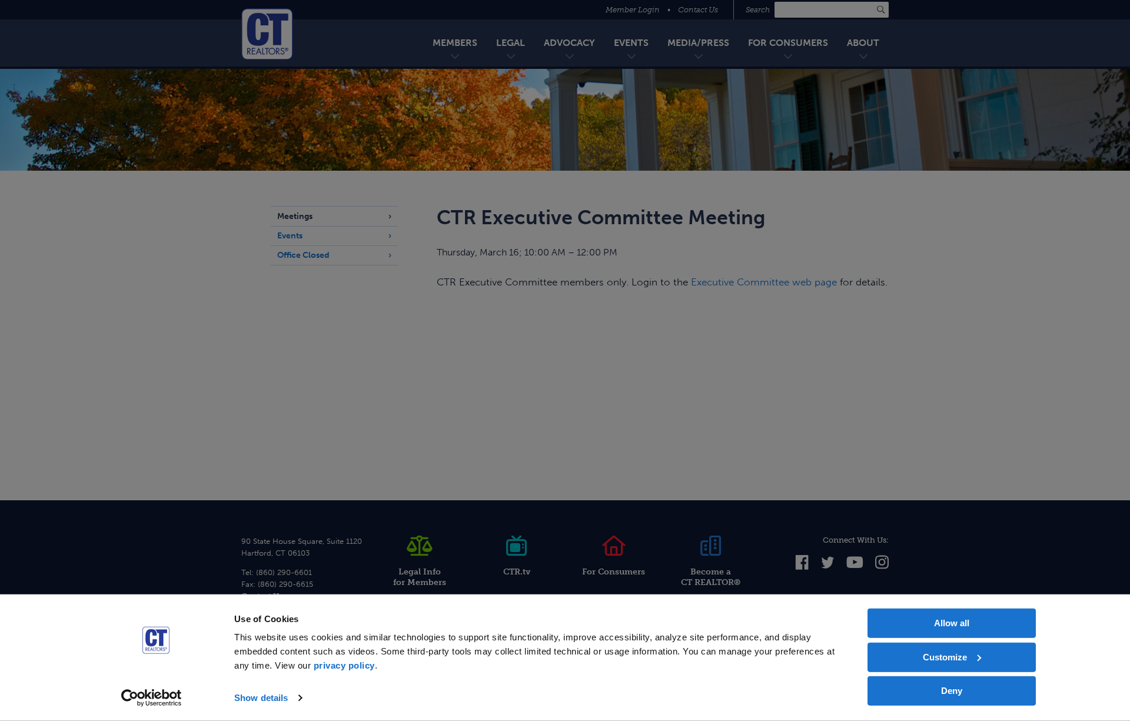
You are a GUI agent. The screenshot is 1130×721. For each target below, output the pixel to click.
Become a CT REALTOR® (710, 577)
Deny (951, 691)
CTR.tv (516, 572)
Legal (510, 42)
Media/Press (698, 42)
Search (759, 9)
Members (455, 42)
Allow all (951, 623)
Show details (261, 698)
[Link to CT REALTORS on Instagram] (882, 567)
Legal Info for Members (419, 577)
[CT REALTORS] (267, 34)
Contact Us (698, 9)
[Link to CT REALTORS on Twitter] (828, 565)
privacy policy (344, 665)
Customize (945, 657)
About (863, 42)
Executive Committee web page (764, 282)
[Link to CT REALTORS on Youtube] (854, 565)
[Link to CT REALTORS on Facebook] (802, 567)
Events (631, 42)
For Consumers (788, 42)
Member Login (633, 9)
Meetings (295, 216)
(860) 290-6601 (284, 572)
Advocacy (569, 42)
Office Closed (303, 255)
